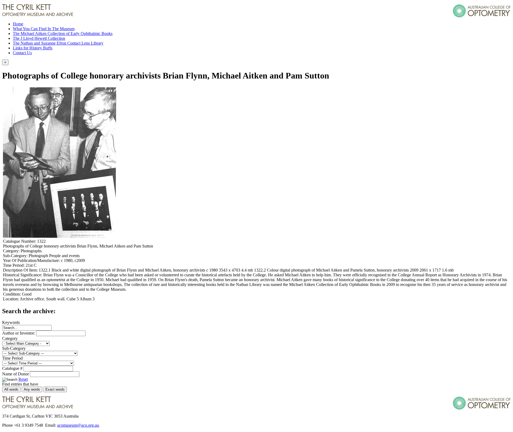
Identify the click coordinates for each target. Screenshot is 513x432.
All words (11, 389)
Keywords (11, 322)
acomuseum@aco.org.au (78, 425)
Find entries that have (20, 384)
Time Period (12, 358)
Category (10, 338)
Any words (32, 389)
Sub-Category (14, 348)
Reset (23, 379)
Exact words (55, 389)
